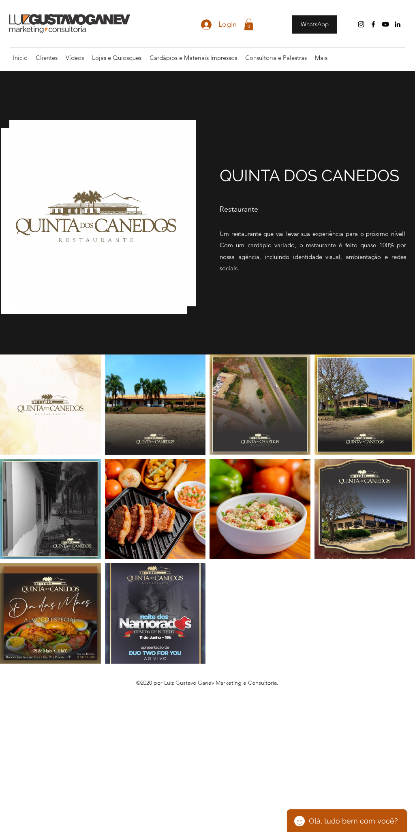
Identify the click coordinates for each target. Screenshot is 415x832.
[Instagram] (361, 24)
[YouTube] (385, 24)
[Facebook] (373, 24)
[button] (249, 24)
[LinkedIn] (398, 24)
